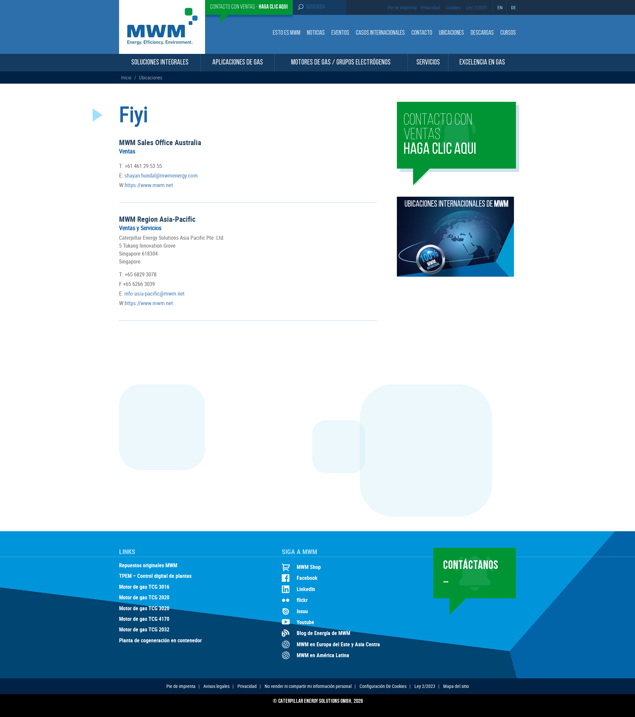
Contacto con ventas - (249, 7)
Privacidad (430, 7)
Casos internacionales (380, 33)
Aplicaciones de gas (237, 62)
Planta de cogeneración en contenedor (160, 640)
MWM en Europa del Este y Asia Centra (338, 644)
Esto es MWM (286, 33)
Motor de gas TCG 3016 (144, 587)
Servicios (428, 62)
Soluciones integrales (160, 62)
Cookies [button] (453, 7)
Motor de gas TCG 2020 (144, 597)
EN (500, 7)
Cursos (508, 33)
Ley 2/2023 (476, 7)
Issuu (302, 611)
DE (513, 7)
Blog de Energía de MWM (323, 633)
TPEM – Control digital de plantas (155, 576)
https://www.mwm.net (149, 185)
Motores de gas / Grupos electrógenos (341, 62)
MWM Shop (309, 567)
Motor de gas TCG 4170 (144, 619)
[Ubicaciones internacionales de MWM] (455, 274)
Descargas (482, 33)
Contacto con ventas (439, 135)
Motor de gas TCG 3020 (144, 608)
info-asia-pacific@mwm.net (154, 293)
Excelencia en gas (482, 62)
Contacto (421, 33)
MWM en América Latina (323, 655)
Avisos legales (216, 686)
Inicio (126, 77)
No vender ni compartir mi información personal (308, 686)
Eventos (340, 33)
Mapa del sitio (456, 686)
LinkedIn (306, 589)
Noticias (316, 33)
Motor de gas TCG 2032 (144, 629)
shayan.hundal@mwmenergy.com (160, 175)
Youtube (305, 622)
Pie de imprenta (402, 7)
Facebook (307, 578)
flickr (302, 600)
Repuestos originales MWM (148, 565)
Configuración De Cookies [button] (383, 686)
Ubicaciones (451, 33)
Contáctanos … (470, 572)
